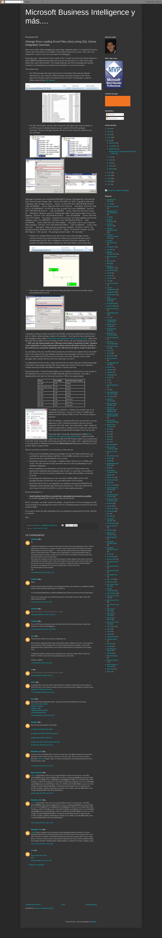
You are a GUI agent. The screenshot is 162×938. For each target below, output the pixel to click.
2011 (109, 172)
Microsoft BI (111, 444)
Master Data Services (111, 425)
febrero (111, 169)
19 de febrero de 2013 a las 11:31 (42, 572)
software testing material (39, 710)
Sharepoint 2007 (112, 562)
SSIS (46, 528)
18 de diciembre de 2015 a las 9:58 (43, 629)
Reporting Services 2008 (112, 542)
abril (111, 163)
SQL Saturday (112, 593)
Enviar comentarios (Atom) (44, 908)
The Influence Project (111, 650)
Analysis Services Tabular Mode (112, 236)
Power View (111, 508)
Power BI (110, 506)
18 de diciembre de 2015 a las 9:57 (43, 614)
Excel (34, 528)
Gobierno (110, 370)
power (33, 682)
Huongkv (34, 722)
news (45, 855)
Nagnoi (109, 475)
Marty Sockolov (36, 773)
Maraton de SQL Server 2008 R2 (112, 415)
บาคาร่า (33, 775)
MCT (108, 434)
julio (110, 157)
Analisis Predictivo (110, 220)
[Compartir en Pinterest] (76, 525)
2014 (109, 134)
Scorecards (111, 556)
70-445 (109, 204)
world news (39, 855)
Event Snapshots (113, 337)
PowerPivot (111, 511)
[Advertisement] (61, 885)
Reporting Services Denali (112, 548)
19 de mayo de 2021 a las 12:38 (42, 844)
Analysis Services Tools (112, 241)
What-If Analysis (112, 656)
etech (33, 855)
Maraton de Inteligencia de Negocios (112, 409)
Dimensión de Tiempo (112, 325)
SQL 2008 (110, 579)
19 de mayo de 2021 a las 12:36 (42, 823)
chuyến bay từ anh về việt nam (41, 738)
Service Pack (111, 559)
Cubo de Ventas (112, 283)
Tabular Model (112, 639)
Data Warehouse (113, 309)
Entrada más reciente (33, 904)
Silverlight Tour (112, 575)
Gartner (109, 367)
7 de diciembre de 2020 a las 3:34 (42, 715)
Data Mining (111, 303)
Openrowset (111, 480)
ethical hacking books (38, 712)
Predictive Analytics (110, 520)
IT (31, 670)
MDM (109, 437)
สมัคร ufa (41, 759)
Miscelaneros (111, 456)
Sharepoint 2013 (112, 570)
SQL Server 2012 (113, 600)
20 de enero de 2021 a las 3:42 (42, 745)
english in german (37, 706)
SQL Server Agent (111, 610)
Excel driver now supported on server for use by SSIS (67, 338)
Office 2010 (111, 477)
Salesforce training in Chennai (41, 689)
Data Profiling (111, 306)
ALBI (108, 217)
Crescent (110, 278)
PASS (109, 483)
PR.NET (110, 516)
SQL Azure (110, 582)
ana (32, 850)
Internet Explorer (112, 385)
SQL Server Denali (111, 614)
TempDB (110, 646)
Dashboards (111, 292)
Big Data (110, 261)
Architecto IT (111, 247)
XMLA (109, 671)
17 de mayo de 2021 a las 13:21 (42, 766)
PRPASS (110, 530)
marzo (111, 166)
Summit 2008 (111, 637)
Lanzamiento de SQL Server (112, 393)
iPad (108, 389)
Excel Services (112, 358)
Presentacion (111, 523)
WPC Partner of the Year (112, 665)
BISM (109, 263)
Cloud (109, 276)
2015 (109, 132)
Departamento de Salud (112, 321)
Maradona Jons (36, 751)
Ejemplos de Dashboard (111, 334)
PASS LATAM (111, 485)
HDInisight (110, 375)
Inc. (108, 382)
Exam (109, 351)
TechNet (110, 644)
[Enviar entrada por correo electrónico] (62, 525)
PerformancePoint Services (112, 500)
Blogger (93, 922)
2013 (109, 137)
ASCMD (110, 250)
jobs (32, 858)
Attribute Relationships (111, 253)
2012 (109, 140)
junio (111, 160)
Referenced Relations (111, 533)
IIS (108, 380)
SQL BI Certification (111, 589)
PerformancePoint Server (112, 495)
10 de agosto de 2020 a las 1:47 (42, 675)
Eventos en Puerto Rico (111, 342)
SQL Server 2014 (113, 604)
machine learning (110, 400)
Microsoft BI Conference (111, 448)
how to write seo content (39, 704)
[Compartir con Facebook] (74, 525)
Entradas (111, 114)
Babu (33, 699)
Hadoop (110, 372)
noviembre (113, 146)
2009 (109, 178)
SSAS (109, 629)
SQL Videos (111, 626)
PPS (108, 514)
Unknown (34, 539)
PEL (108, 492)
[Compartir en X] (71, 525)
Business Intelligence (111, 267)
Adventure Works (113, 206)
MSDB (109, 461)
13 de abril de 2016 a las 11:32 (41, 663)
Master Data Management (111, 421)
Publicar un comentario (36, 865)
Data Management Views (111, 299)
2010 (109, 175)
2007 (109, 184)
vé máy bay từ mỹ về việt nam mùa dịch (44, 733)
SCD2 (109, 554)
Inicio (63, 904)
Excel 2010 (40, 528)
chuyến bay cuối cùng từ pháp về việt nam (45, 742)
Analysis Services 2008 (112, 229)
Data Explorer (111, 295)
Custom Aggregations (111, 288)
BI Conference (112, 256)
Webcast (110, 653)
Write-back (110, 669)
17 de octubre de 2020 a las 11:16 (42, 692)
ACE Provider (50, 80)
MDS (108, 439)
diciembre (112, 143)
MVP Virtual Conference (111, 471)
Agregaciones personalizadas (112, 212)
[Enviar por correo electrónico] (66, 525)
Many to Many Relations (112, 404)
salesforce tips (36, 708)
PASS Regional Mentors (112, 488)
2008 (109, 181)
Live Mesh (110, 396)
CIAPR (109, 273)
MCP (108, 432)
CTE (108, 281)
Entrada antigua (91, 904)
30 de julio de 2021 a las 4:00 (41, 860)
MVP (108, 468)
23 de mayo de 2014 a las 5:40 (41, 602)
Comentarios (112, 118)
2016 (109, 129)
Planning (110, 503)
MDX (108, 442)
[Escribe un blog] (69, 525)
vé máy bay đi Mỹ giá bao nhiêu (42, 729)
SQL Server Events (111, 618)
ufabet (33, 832)
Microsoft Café (112, 451)
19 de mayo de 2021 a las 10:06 (42, 793)
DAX (108, 317)
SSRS (109, 634)
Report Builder (112, 537)
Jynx (33, 636)
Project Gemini (112, 526)
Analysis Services (110, 225)
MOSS (109, 458)
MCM (109, 429)
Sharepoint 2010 (112, 566)
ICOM (109, 377)
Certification (111, 270)
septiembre (113, 149)
